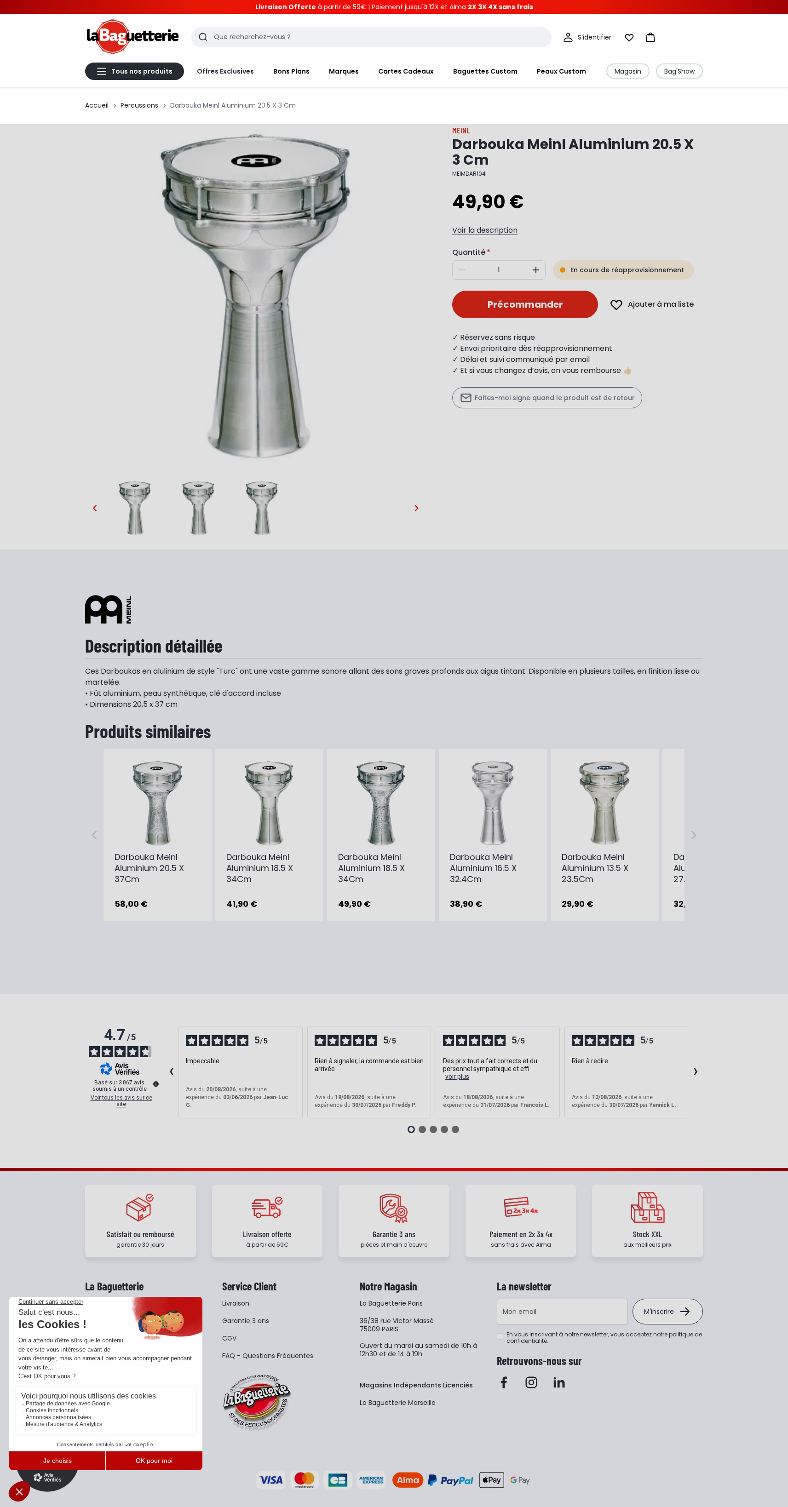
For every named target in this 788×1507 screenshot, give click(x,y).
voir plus (457, 1076)
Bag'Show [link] (679, 71)
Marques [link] (344, 71)
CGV (229, 1338)
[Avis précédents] (171, 1072)
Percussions (139, 105)
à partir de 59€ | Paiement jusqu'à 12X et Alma (394, 6)
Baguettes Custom (485, 71)
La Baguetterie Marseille (398, 1402)
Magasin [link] (628, 71)
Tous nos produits (142, 71)
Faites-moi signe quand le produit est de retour (555, 397)
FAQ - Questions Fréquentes (267, 1355)
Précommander (525, 304)
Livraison (235, 1303)
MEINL (461, 130)
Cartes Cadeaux (406, 71)
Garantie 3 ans (245, 1320)
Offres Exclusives (225, 71)
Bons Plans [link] (291, 71)
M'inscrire (659, 1311)
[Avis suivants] (695, 1072)
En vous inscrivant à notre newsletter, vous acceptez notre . (604, 1337)
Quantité (468, 252)
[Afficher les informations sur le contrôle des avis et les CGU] (156, 1084)
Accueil (97, 105)
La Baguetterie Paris (391, 1303)
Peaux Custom (561, 71)
